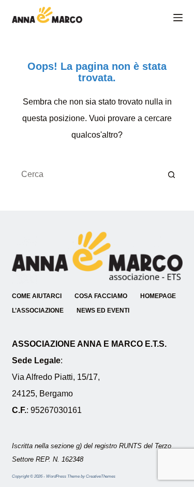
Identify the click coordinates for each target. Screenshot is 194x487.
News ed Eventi (103, 310)
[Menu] (178, 17)
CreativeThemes (100, 476)
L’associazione (38, 310)
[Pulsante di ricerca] (172, 174)
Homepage (158, 296)
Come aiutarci (37, 296)
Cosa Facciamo (100, 296)
